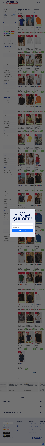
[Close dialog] (33, 211)
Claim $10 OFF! (22, 230)
